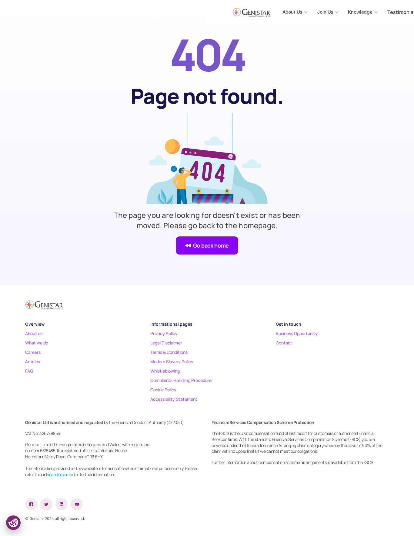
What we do (36, 343)
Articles (32, 361)
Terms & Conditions (169, 352)
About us (33, 333)
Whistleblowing (165, 371)
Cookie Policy (163, 390)
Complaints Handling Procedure (181, 380)
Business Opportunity (297, 333)
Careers (33, 352)
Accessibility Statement (173, 399)
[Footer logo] (44, 304)
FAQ (29, 371)
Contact (284, 343)
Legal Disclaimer (166, 343)
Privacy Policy (164, 333)
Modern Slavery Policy (171, 361)
